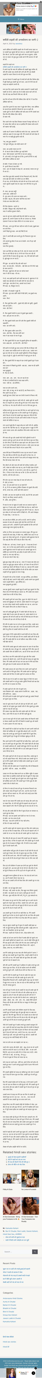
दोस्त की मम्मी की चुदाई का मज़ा (15, 1237)
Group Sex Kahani (10, 1315)
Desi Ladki (21, 1231)
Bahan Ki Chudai (9, 1305)
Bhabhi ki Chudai (9, 1308)
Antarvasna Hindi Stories (12, 1298)
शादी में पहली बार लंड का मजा (16, 1160)
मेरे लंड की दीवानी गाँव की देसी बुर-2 (19, 1162)
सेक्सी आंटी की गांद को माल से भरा (13, 1282)
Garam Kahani (32, 1231)
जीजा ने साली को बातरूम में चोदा (12, 1272)
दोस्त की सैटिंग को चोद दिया (16, 1165)
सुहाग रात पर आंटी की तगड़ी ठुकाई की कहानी (16, 1269)
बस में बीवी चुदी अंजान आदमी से (12, 1279)
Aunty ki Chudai (9, 1302)
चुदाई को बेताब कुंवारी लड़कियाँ (17, 1157)
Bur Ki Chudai (11, 1231)
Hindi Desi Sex (8, 1234)
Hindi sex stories (9, 1342)
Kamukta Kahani (12, 1228)
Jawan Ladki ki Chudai (12, 1318)
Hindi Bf (6, 1347)
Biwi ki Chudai (8, 1312)
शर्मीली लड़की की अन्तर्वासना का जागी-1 (15, 67)
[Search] (35, 1252)
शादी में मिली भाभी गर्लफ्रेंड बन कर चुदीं (17, 1240)
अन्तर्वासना (18, 1234)
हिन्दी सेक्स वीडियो (8, 1337)
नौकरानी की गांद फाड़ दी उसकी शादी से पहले (16, 1276)
